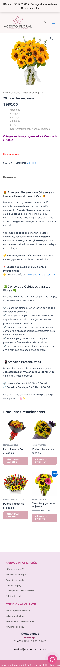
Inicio (5, 92)
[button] (45, 23)
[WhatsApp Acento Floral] (52, 659)
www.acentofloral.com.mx (41, 274)
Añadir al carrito (12, 460)
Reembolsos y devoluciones (20, 621)
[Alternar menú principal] (53, 23)
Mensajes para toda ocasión (20, 590)
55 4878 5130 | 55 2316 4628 (30, 641)
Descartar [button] (34, 8)
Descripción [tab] (10, 177)
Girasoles (15, 92)
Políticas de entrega (16, 574)
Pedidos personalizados (18, 610)
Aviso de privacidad (15, 580)
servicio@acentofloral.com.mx (30, 649)
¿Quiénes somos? (15, 626)
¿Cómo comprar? (15, 569)
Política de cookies (15, 596)
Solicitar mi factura (15, 616)
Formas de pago (14, 585)
